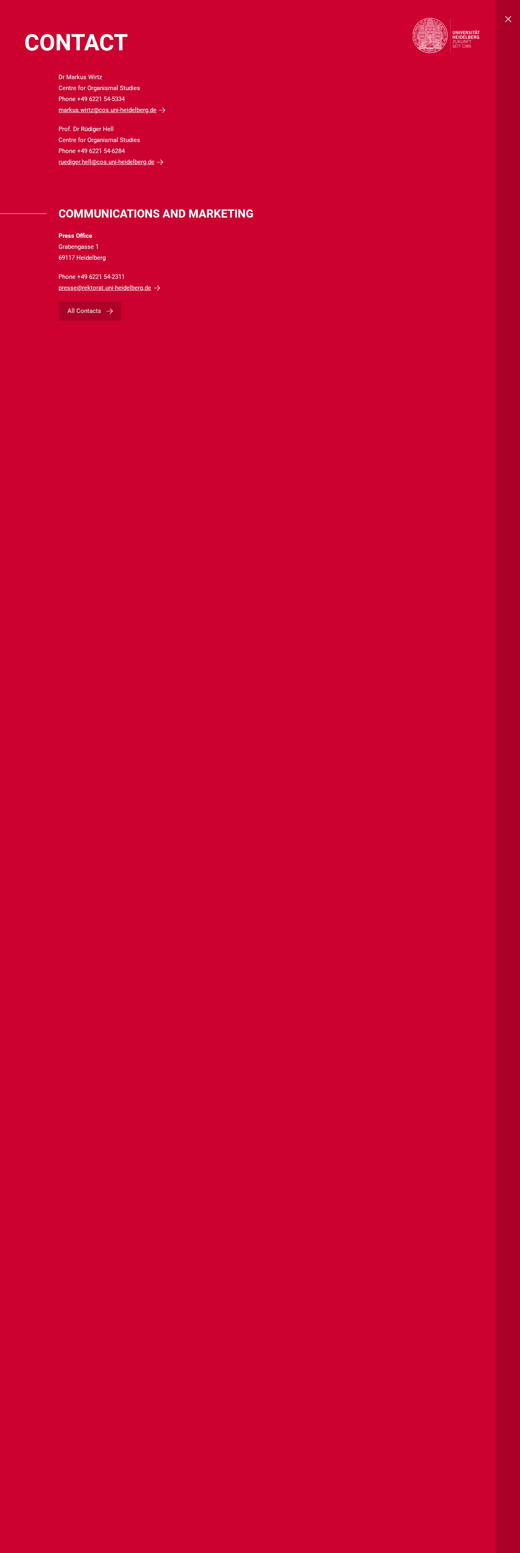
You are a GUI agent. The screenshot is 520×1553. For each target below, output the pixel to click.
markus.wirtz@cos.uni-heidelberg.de (107, 110)
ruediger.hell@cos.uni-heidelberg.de (106, 162)
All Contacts (84, 311)
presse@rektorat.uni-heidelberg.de (104, 287)
